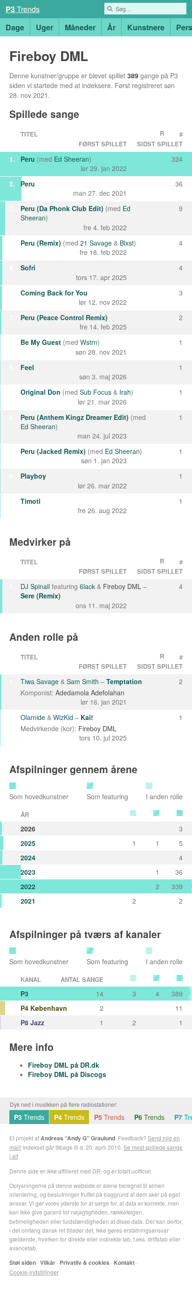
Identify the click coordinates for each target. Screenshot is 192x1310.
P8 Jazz (32, 1022)
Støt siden (22, 1262)
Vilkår (47, 1262)
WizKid (63, 717)
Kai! (87, 717)
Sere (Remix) (41, 595)
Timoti (31, 501)
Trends (23, 9)
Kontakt (124, 1262)
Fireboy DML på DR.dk (63, 1065)
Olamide (33, 717)
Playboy (33, 475)
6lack (87, 586)
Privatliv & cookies (85, 1262)
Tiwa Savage (40, 681)
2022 (28, 886)
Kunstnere (146, 27)
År (111, 27)
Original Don (41, 392)
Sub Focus (95, 392)
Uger (44, 27)
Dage (15, 27)
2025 (28, 843)
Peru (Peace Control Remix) (64, 317)
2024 (28, 857)
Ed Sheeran (71, 159)
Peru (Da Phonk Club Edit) (62, 208)
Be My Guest (41, 342)
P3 (24, 993)
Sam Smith (83, 681)
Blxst (127, 242)
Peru (28, 159)
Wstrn (88, 342)
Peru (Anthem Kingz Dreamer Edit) (75, 417)
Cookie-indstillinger (34, 1272)
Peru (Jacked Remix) (53, 451)
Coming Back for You (54, 292)
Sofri (28, 267)
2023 (28, 872)
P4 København (44, 1008)
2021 (28, 900)
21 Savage (96, 242)
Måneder (80, 27)
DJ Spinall (35, 586)
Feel (27, 367)
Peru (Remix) (41, 242)
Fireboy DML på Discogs (67, 1074)
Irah (125, 392)
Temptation (124, 681)
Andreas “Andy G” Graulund (78, 1138)
